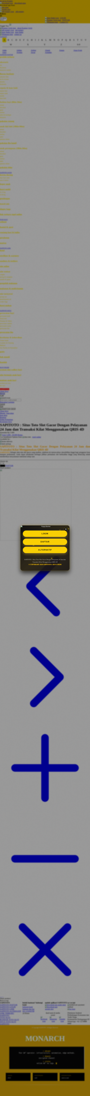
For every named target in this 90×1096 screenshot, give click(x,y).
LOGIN (45, 534)
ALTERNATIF (45, 550)
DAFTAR (45, 542)
